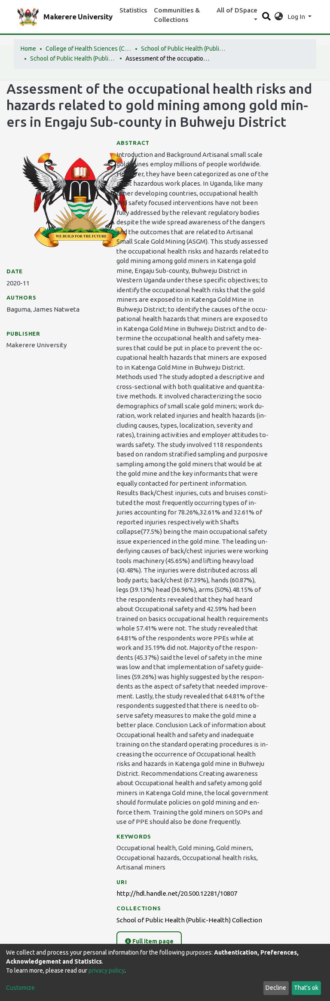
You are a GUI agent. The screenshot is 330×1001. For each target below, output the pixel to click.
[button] (279, 17)
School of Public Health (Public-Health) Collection (73, 58)
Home (28, 48)
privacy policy (107, 970)
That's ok (306, 987)
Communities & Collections (177, 15)
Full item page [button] (152, 941)
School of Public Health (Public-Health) (184, 48)
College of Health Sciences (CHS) (88, 48)
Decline (276, 987)
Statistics (133, 10)
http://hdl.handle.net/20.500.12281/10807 (176, 893)
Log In (296, 16)
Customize (20, 987)
